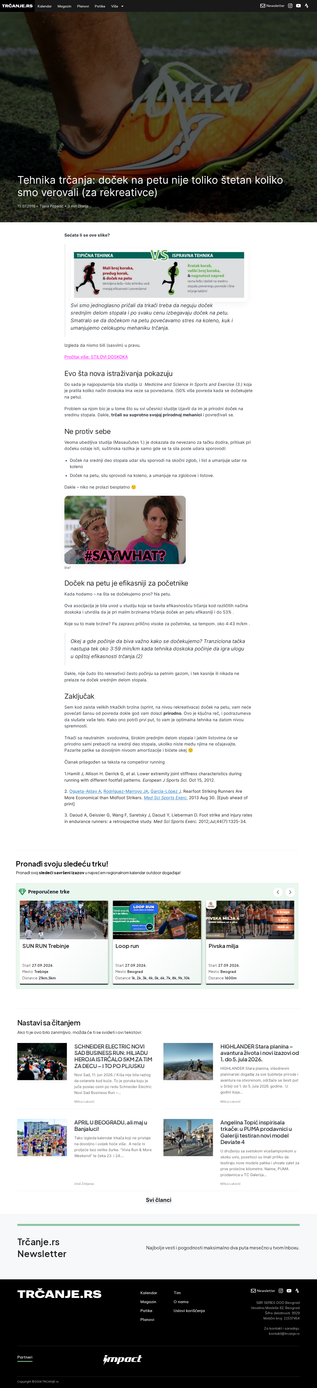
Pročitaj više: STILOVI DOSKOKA (96, 356)
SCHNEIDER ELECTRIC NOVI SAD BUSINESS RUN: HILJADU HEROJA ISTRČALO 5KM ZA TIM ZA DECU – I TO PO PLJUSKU (113, 1056)
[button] (278, 892)
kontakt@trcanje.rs (284, 1333)
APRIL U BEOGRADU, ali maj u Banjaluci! (110, 1125)
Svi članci (158, 1200)
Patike (100, 6)
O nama (181, 1301)
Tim (177, 1292)
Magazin (64, 6)
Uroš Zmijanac (84, 1184)
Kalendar (45, 6)
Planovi (83, 6)
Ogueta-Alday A (85, 791)
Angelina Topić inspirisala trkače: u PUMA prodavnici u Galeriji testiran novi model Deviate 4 (256, 1132)
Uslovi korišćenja (189, 1310)
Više (114, 6)
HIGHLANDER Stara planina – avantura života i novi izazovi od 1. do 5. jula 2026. (259, 1053)
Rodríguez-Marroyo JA (126, 791)
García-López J (166, 791)
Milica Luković (84, 1101)
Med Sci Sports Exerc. (166, 797)
